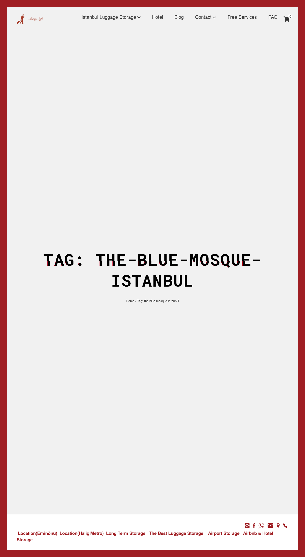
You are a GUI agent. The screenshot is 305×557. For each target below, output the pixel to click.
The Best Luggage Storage (176, 533)
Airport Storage (223, 533)
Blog (179, 16)
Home (130, 300)
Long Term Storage (125, 533)
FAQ (273, 16)
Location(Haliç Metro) (82, 533)
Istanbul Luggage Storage (108, 16)
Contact (203, 16)
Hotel (157, 16)
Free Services (242, 16)
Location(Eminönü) (37, 533)
